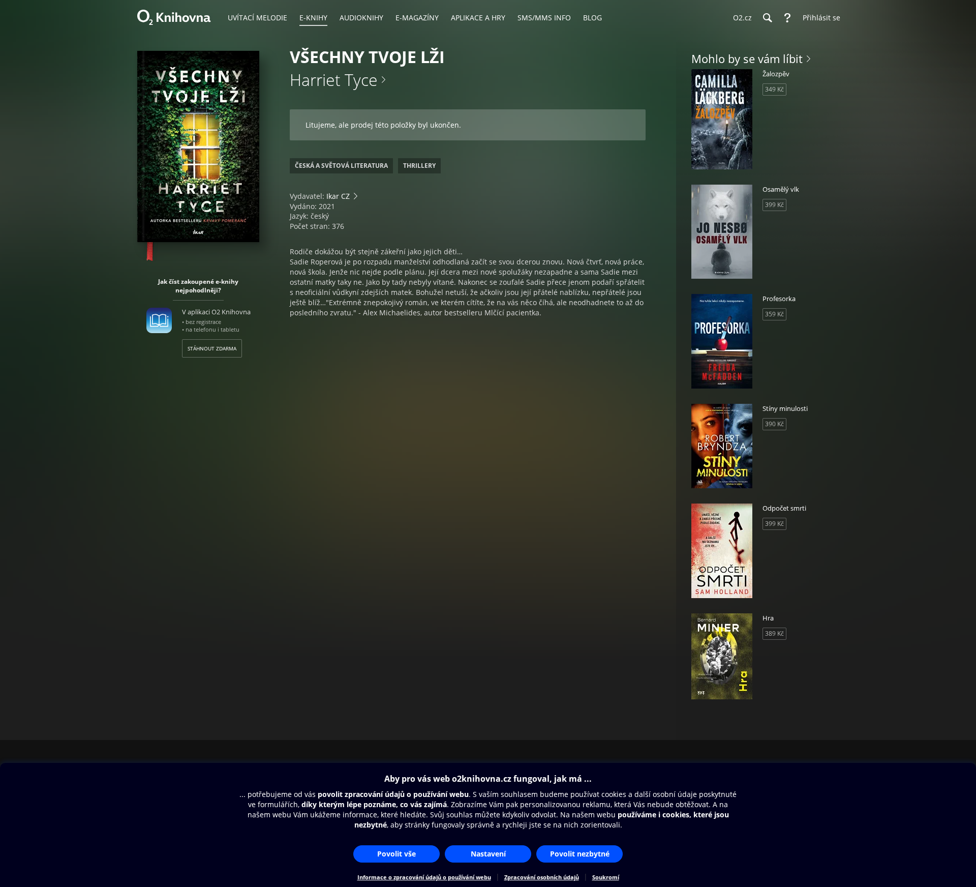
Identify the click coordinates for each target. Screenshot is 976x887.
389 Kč (774, 633)
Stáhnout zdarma (212, 348)
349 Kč (774, 89)
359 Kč (774, 314)
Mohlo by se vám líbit (747, 58)
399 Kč (774, 204)
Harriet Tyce (334, 80)
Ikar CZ (338, 196)
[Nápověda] (787, 18)
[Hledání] (767, 18)
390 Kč (774, 424)
